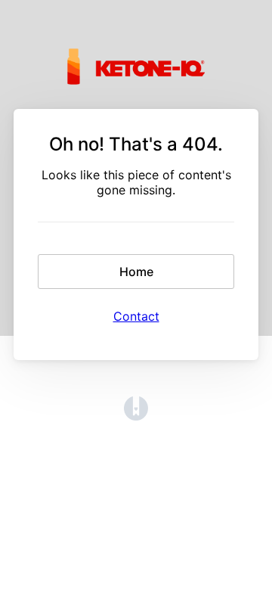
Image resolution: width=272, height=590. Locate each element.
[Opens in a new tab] (136, 416)
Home (136, 271)
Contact (136, 316)
